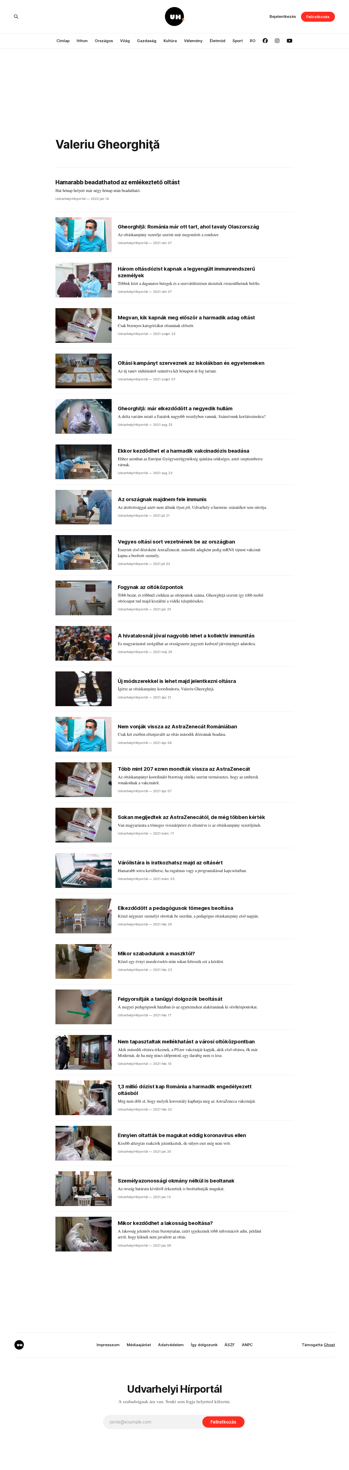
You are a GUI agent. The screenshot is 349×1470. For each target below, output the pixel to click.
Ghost (329, 1344)
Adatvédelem (171, 1344)
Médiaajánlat (139, 1344)
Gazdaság (146, 40)
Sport (237, 40)
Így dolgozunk (204, 1344)
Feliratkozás (318, 16)
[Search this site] (16, 17)
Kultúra (170, 40)
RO (252, 40)
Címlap (62, 40)
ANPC (247, 1344)
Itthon (82, 40)
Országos (104, 40)
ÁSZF (230, 1344)
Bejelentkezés (283, 16)
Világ (125, 40)
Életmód (217, 40)
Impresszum (108, 1344)
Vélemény (193, 40)
